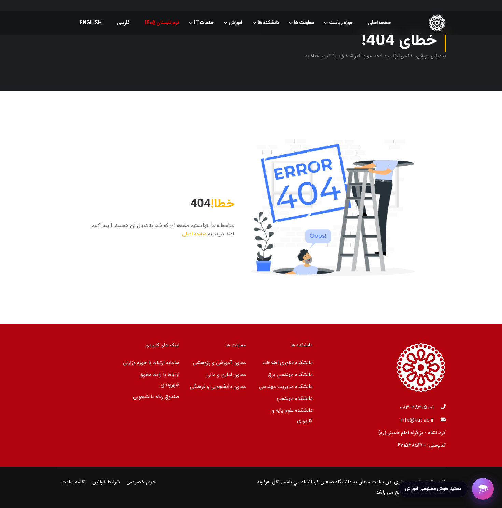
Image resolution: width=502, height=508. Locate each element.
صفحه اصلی (379, 23)
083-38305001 (417, 407)
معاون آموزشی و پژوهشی (219, 363)
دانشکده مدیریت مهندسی (285, 386)
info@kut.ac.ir (417, 420)
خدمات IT (204, 23)
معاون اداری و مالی (226, 375)
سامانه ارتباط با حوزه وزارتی (151, 363)
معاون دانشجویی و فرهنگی (218, 386)
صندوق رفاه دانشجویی (156, 397)
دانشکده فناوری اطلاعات (287, 363)
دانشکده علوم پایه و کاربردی (292, 415)
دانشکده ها (268, 23)
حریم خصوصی (141, 482)
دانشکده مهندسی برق (290, 375)
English (91, 23)
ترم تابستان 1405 (162, 23)
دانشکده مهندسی (294, 398)
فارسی (123, 23)
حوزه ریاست (341, 23)
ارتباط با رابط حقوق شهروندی (159, 380)
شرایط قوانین (106, 482)
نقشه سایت (73, 482)
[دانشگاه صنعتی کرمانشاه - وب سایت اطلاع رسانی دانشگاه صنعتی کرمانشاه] (419, 22)
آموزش (235, 23)
